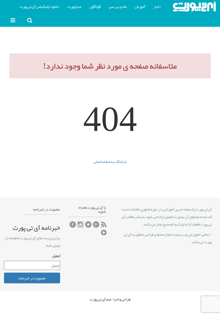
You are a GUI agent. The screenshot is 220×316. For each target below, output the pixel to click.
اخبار (156, 6)
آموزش (140, 6)
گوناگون (95, 6)
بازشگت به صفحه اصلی (110, 161)
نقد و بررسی (118, 6)
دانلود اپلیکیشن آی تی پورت (39, 6)
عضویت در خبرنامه (32, 278)
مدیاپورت (74, 6)
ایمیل (56, 255)
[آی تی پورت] (194, 6)
